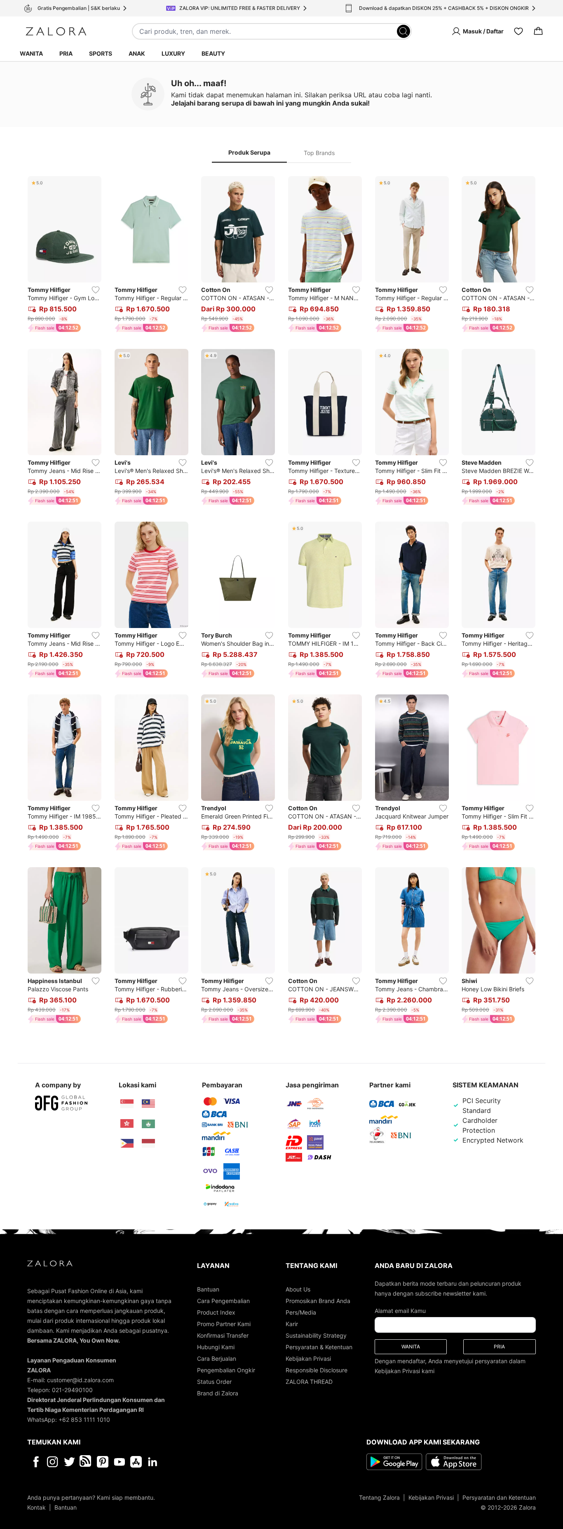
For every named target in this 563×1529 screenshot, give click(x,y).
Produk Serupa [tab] (249, 152)
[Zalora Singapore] (127, 1104)
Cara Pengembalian (223, 1300)
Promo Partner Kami (224, 1323)
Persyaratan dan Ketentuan (499, 1497)
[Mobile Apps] (136, 1462)
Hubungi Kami (216, 1346)
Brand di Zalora (217, 1393)
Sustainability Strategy (316, 1335)
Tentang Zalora (379, 1497)
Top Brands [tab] (319, 152)
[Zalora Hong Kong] (127, 1123)
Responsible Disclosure (316, 1370)
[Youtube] (119, 1462)
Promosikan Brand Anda (318, 1300)
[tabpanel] (281, 601)
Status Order (214, 1381)
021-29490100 (72, 1389)
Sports (100, 53)
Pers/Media (301, 1312)
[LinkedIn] (152, 1462)
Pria (66, 53)
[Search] (403, 31)
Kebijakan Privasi (308, 1358)
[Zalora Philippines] (127, 1143)
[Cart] (538, 31)
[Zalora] (56, 31)
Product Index (216, 1312)
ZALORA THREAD (309, 1381)
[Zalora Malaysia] (148, 1104)
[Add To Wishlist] (95, 290)
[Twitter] (69, 1462)
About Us (298, 1289)
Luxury (173, 53)
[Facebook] (35, 1462)
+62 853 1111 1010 (84, 1419)
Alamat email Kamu (400, 1310)
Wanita (31, 53)
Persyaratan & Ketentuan (319, 1346)
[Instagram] (52, 1462)
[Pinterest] (102, 1462)
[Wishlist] (518, 31)
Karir (292, 1323)
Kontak (36, 1507)
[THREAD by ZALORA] (86, 1462)
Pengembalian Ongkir (226, 1370)
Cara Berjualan (216, 1358)
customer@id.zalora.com (80, 1379)
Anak (137, 53)
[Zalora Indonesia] (148, 1143)
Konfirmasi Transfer (223, 1335)
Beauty (213, 53)
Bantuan (208, 1289)
